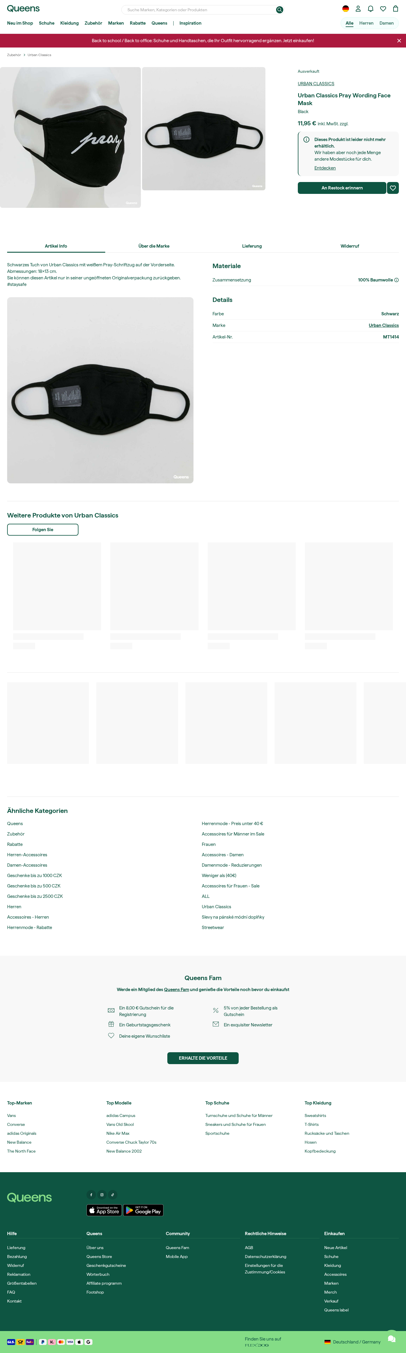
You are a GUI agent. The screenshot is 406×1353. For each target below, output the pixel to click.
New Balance (19, 1142)
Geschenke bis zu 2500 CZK (35, 896)
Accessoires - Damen (223, 854)
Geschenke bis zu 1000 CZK (34, 875)
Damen (387, 23)
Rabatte (138, 23)
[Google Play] (143, 1210)
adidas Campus (120, 1115)
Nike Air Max (117, 1133)
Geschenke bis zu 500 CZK (33, 886)
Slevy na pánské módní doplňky (233, 917)
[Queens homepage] (23, 8)
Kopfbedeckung (320, 1151)
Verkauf (331, 1301)
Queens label (336, 1310)
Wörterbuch (97, 1274)
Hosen (311, 1142)
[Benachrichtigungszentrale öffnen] (370, 8)
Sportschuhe (217, 1133)
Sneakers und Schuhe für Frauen (235, 1124)
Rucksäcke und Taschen (327, 1133)
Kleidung (69, 23)
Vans (11, 1115)
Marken (116, 23)
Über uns (94, 1247)
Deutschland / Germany (356, 1342)
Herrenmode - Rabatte (29, 927)
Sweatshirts (315, 1115)
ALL (206, 896)
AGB (249, 1247)
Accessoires (335, 1274)
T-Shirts (312, 1124)
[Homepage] (44, 1197)
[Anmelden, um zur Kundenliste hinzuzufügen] (393, 188)
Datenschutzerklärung (265, 1256)
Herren (366, 23)
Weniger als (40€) (219, 875)
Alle (349, 23)
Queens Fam (176, 989)
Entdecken (325, 168)
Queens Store (99, 1256)
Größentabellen (22, 1283)
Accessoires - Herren (28, 917)
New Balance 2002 (124, 1151)
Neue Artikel (335, 1247)
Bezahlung (17, 1256)
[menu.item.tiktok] (112, 1194)
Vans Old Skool (120, 1124)
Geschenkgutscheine (106, 1265)
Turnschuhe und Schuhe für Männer (239, 1115)
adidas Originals (21, 1133)
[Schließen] (399, 41)
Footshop (95, 1292)
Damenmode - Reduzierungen (232, 865)
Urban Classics (316, 83)
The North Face (21, 1151)
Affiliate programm (104, 1283)
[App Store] (104, 1210)
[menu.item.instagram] (102, 1194)
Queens (159, 23)
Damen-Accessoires (27, 865)
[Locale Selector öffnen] (345, 8)
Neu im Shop (20, 23)
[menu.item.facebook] (91, 1194)
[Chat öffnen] (392, 1339)
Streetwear (213, 927)
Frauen (209, 844)
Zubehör (93, 23)
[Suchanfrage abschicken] (279, 9)
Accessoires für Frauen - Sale (230, 886)
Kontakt (14, 1301)
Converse (16, 1124)
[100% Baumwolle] (396, 280)
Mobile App (177, 1256)
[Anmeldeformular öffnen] (358, 8)
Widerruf (15, 1265)
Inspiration (191, 23)
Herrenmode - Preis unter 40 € (232, 823)
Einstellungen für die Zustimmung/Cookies (265, 1268)
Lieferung (16, 1247)
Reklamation (18, 1274)
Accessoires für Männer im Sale (233, 834)
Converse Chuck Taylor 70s (131, 1142)
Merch (330, 1292)
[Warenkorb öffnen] (395, 8)
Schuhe (46, 23)
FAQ (11, 1292)
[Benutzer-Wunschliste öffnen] (383, 8)
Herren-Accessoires (27, 854)
